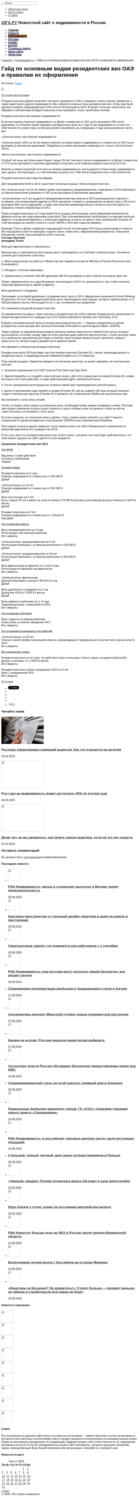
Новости (13, 33)
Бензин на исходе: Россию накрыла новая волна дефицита (56, 1040)
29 (24, 1483)
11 (7, 1476)
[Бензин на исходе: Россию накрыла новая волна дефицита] (7, 1384)
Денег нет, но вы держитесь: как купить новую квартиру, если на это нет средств (67, 837)
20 (16, 1479)
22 (24, 1479)
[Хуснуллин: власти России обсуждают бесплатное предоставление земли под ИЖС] (7, 1397)
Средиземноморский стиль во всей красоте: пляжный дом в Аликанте (65, 1083)
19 (11, 1479)
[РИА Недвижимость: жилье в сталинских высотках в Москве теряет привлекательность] (7, 1321)
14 (20, 1476)
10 (3, 1476)
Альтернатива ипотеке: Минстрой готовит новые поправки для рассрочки (68, 1014)
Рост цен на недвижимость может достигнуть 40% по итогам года (54, 793)
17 (3, 1479)
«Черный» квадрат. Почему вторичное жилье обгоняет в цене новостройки (69, 1181)
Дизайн (12, 42)
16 (28, 1476)
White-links (15, 54)
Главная (13, 29)
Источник (7, 681)
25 (7, 1483)
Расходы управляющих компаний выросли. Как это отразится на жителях (61, 749)
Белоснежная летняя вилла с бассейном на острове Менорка (58, 1262)
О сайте (13, 15)
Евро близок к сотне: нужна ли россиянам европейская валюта (59, 1207)
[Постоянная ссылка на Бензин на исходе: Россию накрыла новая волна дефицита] (14, 1033)
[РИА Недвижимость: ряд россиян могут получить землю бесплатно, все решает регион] (7, 1359)
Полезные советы (19, 48)
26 (11, 1483)
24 (3, 1483)
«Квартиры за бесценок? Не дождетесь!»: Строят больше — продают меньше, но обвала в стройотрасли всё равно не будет (71, 1290)
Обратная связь (18, 9)
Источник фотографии (15, 95)
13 (16, 1476)
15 (24, 1476)
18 (7, 1479)
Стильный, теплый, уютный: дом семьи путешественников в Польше (64, 1155)
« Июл (5, 1490)
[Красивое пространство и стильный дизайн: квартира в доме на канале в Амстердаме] (7, 1334)
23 (28, 1479)
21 (20, 1479)
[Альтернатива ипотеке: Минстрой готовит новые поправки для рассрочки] (7, 1371)
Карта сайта (15, 12)
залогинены (30, 857)
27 (16, 1483)
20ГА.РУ (9, 22)
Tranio (18, 83)
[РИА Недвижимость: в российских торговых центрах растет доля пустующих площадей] (7, 1422)
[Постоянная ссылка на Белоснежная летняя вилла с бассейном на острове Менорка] (14, 1255)
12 (11, 1476)
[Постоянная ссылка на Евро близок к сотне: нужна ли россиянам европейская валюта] (14, 1200)
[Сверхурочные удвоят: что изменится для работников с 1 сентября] (7, 1346)
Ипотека (13, 39)
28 (20, 1483)
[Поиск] (2, 3)
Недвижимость (17, 36)
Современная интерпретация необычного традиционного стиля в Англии (67, 988)
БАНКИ (12, 45)
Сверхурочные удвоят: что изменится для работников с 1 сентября (63, 946)
